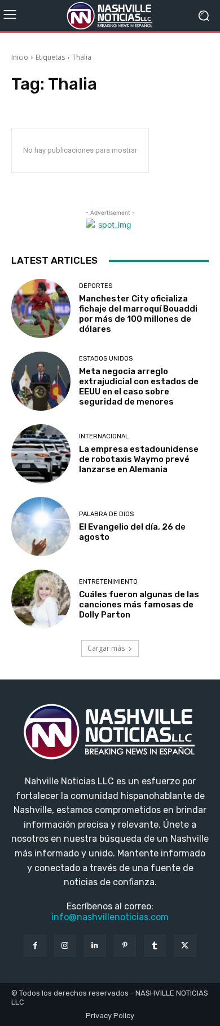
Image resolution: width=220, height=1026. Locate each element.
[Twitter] (185, 946)
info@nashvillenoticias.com (110, 917)
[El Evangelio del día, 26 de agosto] (41, 526)
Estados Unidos (106, 359)
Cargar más (106, 648)
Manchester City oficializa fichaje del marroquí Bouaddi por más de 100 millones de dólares (138, 314)
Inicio (19, 57)
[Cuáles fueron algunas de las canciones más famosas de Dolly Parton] (41, 599)
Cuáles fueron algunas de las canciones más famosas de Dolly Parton (139, 604)
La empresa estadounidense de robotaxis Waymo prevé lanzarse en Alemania (139, 459)
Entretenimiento (108, 582)
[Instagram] (65, 946)
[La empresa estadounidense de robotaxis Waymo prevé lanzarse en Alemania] (41, 453)
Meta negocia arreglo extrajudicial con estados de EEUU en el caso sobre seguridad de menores (139, 386)
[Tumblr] (155, 946)
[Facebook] (35, 946)
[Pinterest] (125, 946)
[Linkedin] (95, 946)
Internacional (104, 436)
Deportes (95, 286)
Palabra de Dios (106, 514)
